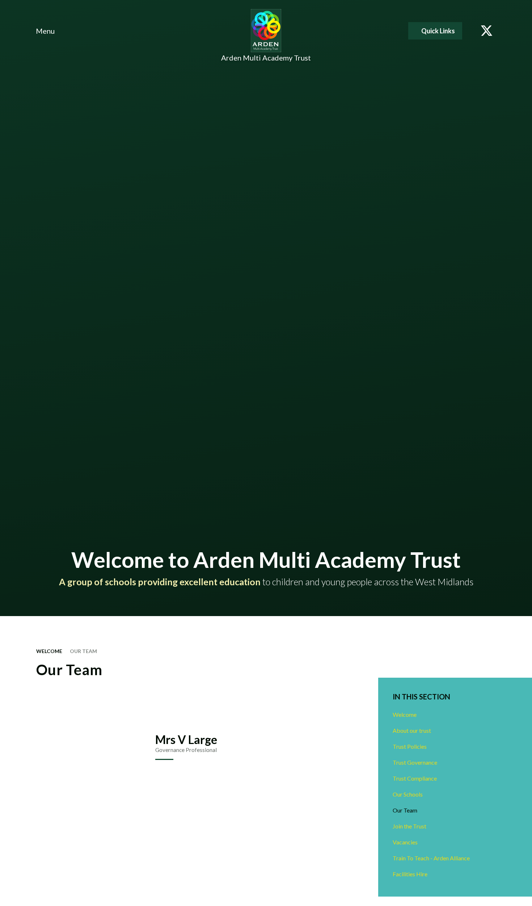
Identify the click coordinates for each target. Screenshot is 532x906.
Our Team (83, 651)
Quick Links (438, 31)
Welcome (49, 651)
